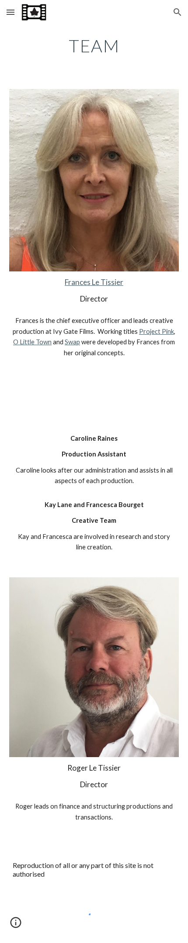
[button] (10, 12)
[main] (94, 46)
